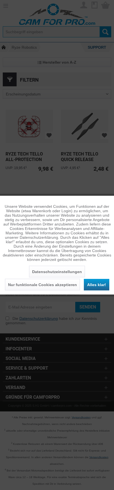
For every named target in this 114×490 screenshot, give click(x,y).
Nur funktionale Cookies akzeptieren (42, 284)
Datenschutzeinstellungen (57, 271)
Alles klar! (96, 284)
